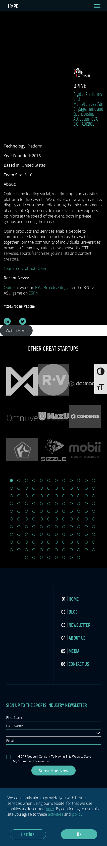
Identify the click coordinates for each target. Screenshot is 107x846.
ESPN (33, 293)
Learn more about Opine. (26, 268)
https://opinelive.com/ (19, 306)
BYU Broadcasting (50, 287)
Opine (9, 287)
